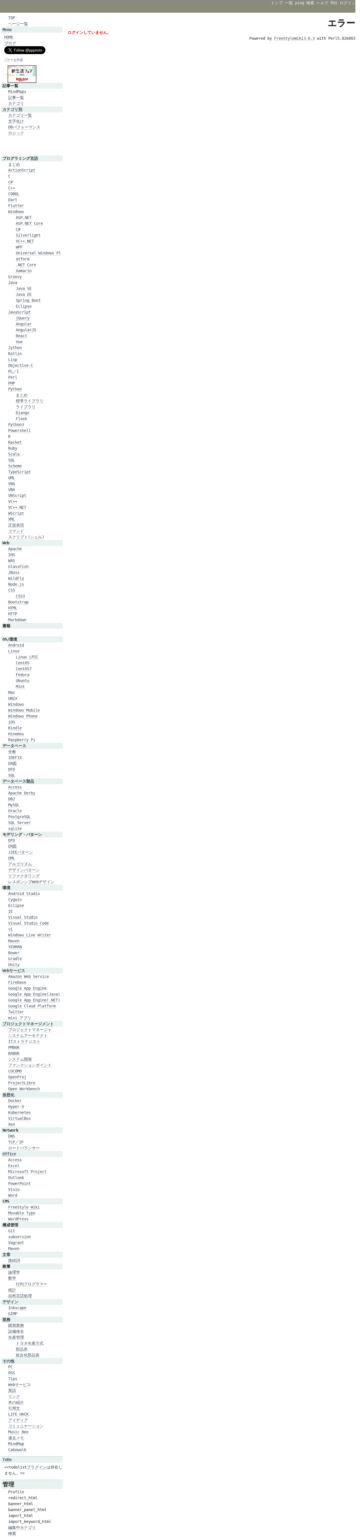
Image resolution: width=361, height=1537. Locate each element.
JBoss (13, 572)
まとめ (14, 164)
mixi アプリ (19, 1018)
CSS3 (20, 596)
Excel (13, 1165)
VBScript (17, 495)
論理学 (14, 1272)
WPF (19, 247)
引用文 (14, 1408)
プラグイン (37, 1467)
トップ (277, 3)
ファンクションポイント (30, 1065)
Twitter (16, 1012)
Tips (12, 1378)
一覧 (289, 3)
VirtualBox (19, 1118)
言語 (34, 158)
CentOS (22, 663)
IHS (11, 554)
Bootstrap (18, 602)
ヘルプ (322, 3)
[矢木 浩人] (6, 55)
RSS (334, 3)
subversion (19, 1236)
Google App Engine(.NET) (34, 1000)
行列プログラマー (31, 1284)
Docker (15, 1100)
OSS (11, 1373)
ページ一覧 (18, 23)
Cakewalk (17, 1449)
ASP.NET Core (29, 223)
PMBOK (13, 1047)
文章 (6, 1254)
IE (10, 911)
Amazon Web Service (28, 976)
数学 (12, 1278)
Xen (11, 1124)
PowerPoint (19, 1183)
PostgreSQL (19, 816)
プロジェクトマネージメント (28, 1023)
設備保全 (16, 1331)
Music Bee (18, 1432)
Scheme (15, 466)
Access (15, 787)
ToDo (7, 1459)
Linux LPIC (27, 657)
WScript (16, 513)
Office (9, 1154)
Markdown (17, 620)
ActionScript (21, 170)
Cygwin (15, 899)
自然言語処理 (20, 1296)
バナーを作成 (13, 59)
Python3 (16, 424)
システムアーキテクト (28, 1035)
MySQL (13, 805)
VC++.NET (25, 241)
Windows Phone (23, 716)
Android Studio (24, 893)
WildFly (16, 578)
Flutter (16, 205)
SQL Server (19, 822)
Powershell (19, 430)
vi (10, 929)
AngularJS (26, 330)
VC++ (12, 501)
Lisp (12, 359)
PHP (11, 383)
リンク (14, 1396)
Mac (11, 692)
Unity (13, 964)
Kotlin (15, 353)
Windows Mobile (24, 710)
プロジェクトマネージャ (30, 1029)
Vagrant (16, 1242)
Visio (13, 1189)
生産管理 (16, 1337)
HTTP (12, 614)
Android (16, 645)
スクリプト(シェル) (26, 537)
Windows (16, 211)
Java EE (24, 294)
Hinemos (16, 734)
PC (10, 1367)
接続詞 (14, 1260)
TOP (11, 17)
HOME (8, 37)
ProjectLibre (21, 1083)
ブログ (10, 43)
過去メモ (16, 1438)
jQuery (22, 318)
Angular (24, 324)
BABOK (13, 1053)
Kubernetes (19, 1112)
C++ (11, 188)
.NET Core (26, 265)
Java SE (24, 288)
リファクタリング (24, 876)
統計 (12, 1290)
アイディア (18, 1420)
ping (299, 3)
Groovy (15, 276)
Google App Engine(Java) (34, 994)
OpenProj (17, 1077)
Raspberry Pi (21, 740)
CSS (11, 590)
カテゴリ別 (12, 109)
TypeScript (19, 472)
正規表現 (16, 525)
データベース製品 (18, 781)
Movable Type (21, 1213)
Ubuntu (22, 680)
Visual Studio (23, 917)
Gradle (15, 958)
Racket (15, 442)
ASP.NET (24, 217)
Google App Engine (27, 988)
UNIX (12, 698)
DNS (11, 1136)
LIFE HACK (18, 1414)
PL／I (13, 371)
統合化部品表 (27, 1355)
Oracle (15, 811)
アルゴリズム (20, 864)
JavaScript (19, 312)
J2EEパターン (20, 852)
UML (11, 478)
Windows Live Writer (29, 935)
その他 (8, 1361)
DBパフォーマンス (24, 127)
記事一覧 (16, 97)
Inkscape (17, 1307)
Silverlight (28, 235)
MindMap (16, 1444)
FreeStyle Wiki (24, 1207)
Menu (7, 29)
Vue (19, 341)
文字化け (16, 121)
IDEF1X (15, 757)
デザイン (10, 1302)
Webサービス (14, 970)
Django (22, 412)
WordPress (18, 1219)
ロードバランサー (24, 1148)
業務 (6, 1319)
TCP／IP (15, 1142)
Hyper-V (16, 1106)
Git (11, 1231)
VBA (11, 489)
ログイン (347, 3)
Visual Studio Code (28, 923)
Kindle (15, 728)
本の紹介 (16, 1402)
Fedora (22, 674)
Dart (12, 199)
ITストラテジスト (24, 1041)
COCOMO (15, 1071)
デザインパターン (24, 870)
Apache (15, 549)
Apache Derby (21, 793)
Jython (15, 347)
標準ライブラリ (29, 401)
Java (12, 282)
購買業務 (16, 1325)
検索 (310, 3)
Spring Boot (28, 300)
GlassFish (18, 566)
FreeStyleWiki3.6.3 (294, 38)
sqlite (15, 828)
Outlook (16, 1177)
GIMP (12, 1313)
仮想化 (8, 1094)
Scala (13, 454)
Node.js (16, 584)
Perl (12, 377)
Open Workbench (24, 1089)
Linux (13, 651)
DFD (11, 769)
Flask (21, 418)
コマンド (16, 531)
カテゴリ (16, 103)
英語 (12, 1390)
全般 (12, 751)
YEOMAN (15, 947)
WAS (11, 560)
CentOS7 (24, 669)
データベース (14, 745)
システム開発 (20, 1059)
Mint (20, 686)
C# (10, 182)
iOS (11, 722)
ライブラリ (26, 407)
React (21, 336)
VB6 (11, 483)
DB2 (11, 799)
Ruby (12, 448)
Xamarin (24, 270)
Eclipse (24, 306)
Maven (13, 941)
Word (12, 1195)
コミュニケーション (26, 1426)
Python (15, 389)
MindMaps (17, 91)
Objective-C (20, 365)
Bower (13, 952)
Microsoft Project (27, 1171)
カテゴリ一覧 (20, 115)
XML (11, 519)
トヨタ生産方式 (29, 1343)
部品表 (22, 1349)
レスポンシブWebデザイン (31, 881)
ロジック (16, 133)
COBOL (13, 194)
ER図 (12, 763)
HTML (12, 608)
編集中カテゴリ (22, 1527)
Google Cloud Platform (32, 1006)
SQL (11, 460)
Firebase (17, 982)
